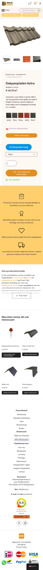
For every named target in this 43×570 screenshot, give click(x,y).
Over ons (21, 447)
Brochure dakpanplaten (19, 128)
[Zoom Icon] (21, 36)
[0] (35, 3)
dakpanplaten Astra (9, 280)
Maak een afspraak (21, 436)
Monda (21, 278)
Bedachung (10, 74)
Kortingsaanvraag (18, 147)
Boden (21, 428)
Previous (3, 61)
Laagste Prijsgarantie (21, 468)
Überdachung (21, 425)
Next (40, 61)
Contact (21, 472)
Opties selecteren (30, 354)
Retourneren (21, 461)
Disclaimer (22, 545)
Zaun (22, 421)
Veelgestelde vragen (21, 465)
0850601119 (23, 489)
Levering (21, 454)
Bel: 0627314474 (21, 440)
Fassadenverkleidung (21, 418)
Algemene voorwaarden (21, 542)
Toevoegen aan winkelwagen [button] (9, 355)
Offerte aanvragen (21, 135)
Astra (29, 278)
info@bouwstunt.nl (25, 494)
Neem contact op (30, 15)
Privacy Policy (21, 547)
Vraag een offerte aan (12, 15)
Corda (15, 278)
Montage (21, 458)
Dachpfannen (21, 74)
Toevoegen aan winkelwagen (23, 173)
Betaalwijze (21, 451)
